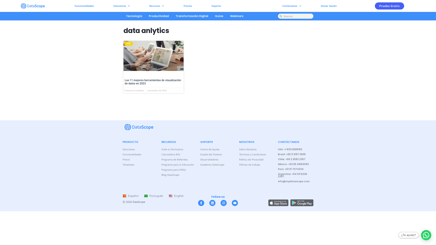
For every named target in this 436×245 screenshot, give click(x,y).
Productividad (159, 16)
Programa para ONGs (173, 169)
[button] (426, 235)
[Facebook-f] (201, 203)
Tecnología (134, 16)
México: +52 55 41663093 (293, 164)
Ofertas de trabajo (249, 164)
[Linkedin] (212, 203)
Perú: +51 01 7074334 (290, 169)
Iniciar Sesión (329, 5)
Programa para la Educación (177, 164)
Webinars (236, 16)
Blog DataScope (170, 174)
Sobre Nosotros (248, 149)
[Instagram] (224, 203)
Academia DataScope (212, 164)
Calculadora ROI (170, 154)
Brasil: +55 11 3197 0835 (292, 154)
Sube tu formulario (172, 149)
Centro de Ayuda (209, 149)
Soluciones (119, 5)
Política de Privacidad (251, 159)
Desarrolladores (209, 159)
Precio (126, 159)
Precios (188, 5)
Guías (219, 16)
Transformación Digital (192, 16)
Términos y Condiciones (252, 154)
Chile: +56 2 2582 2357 (291, 159)
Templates (128, 164)
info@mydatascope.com (294, 181)
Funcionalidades (84, 5)
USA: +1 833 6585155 (290, 149)
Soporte (216, 5)
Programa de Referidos (174, 159)
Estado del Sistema (211, 154)
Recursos (154, 5)
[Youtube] (235, 203)
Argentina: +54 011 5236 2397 (292, 175)
